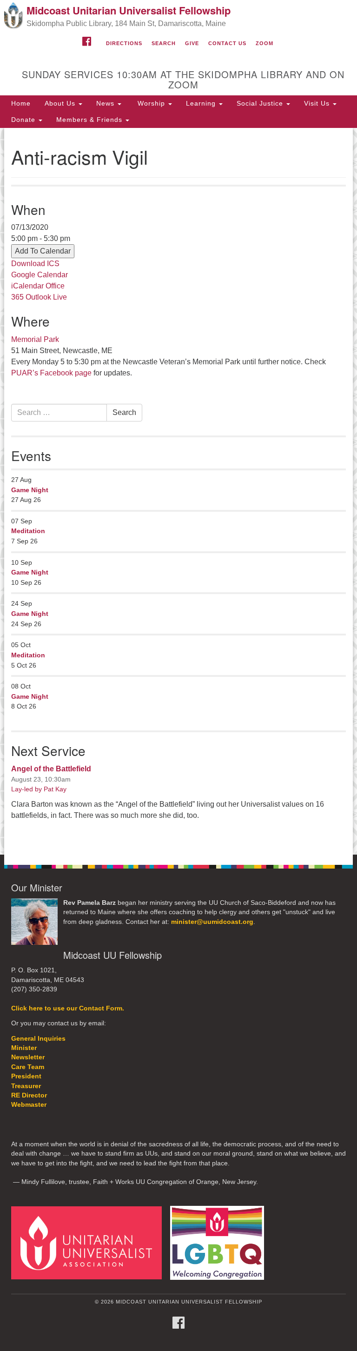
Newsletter (28, 1057)
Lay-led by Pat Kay (38, 789)
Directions (124, 43)
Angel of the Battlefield (51, 769)
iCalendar (27, 286)
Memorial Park (35, 339)
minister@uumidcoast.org (212, 921)
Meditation (28, 531)
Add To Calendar (43, 251)
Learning (202, 103)
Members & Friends (90, 119)
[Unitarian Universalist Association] (89, 1242)
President (26, 1076)
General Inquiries (38, 1038)
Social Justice (261, 103)
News (106, 103)
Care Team (27, 1066)
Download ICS (35, 264)
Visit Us (318, 103)
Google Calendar (39, 275)
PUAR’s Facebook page (51, 373)
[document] (178, 491)
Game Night (29, 490)
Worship (151, 103)
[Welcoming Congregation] (220, 1242)
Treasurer (26, 1086)
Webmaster (28, 1104)
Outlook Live (46, 297)
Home (21, 103)
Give (192, 43)
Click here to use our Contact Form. (67, 1008)
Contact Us (227, 43)
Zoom (264, 43)
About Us (61, 103)
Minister (24, 1047)
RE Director (29, 1095)
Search (164, 43)
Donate (24, 119)
